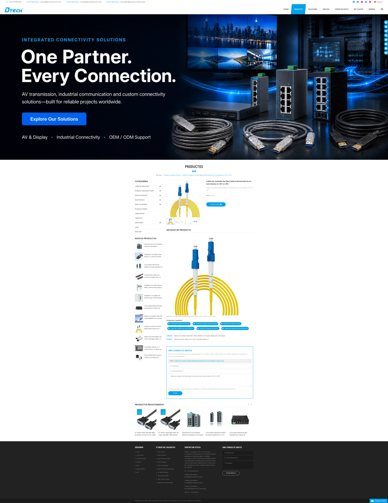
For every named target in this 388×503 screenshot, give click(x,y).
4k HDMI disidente (163, 472)
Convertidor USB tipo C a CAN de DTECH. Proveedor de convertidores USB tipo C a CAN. (153, 348)
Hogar (286, 9)
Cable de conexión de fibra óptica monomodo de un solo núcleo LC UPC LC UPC (152, 328)
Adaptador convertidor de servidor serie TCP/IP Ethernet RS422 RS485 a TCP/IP (153, 297)
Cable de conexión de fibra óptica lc (182, 328)
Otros (137, 227)
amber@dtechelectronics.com (91, 2)
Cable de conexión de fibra (232, 324)
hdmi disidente (162, 462)
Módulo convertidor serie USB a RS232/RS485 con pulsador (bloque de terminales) (153, 317)
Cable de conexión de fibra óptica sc (236, 328)
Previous (248, 405)
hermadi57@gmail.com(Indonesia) (132, 2)
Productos (298, 9)
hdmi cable (161, 452)
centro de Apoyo (341, 9)
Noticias (326, 9)
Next (251, 405)
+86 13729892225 (15, 2)
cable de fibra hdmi (142, 186)
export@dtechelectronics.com (50, 2)
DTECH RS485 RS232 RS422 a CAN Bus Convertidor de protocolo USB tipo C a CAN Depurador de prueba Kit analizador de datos (153, 356)
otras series (139, 222)
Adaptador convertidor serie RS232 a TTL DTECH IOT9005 (152, 256)
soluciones (312, 9)
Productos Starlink (141, 209)
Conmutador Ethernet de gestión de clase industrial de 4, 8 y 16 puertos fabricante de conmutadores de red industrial (153, 266)
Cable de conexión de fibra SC (180, 324)
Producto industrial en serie (144, 191)
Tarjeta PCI (138, 218)
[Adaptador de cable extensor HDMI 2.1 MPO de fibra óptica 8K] (139, 287)
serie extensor (140, 200)
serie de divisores (141, 195)
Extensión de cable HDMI (165, 483)
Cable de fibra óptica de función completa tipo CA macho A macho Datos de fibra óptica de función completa (152, 276)
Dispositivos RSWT (163, 476)
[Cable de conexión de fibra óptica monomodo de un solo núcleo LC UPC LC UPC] (139, 329)
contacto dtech (141, 459)
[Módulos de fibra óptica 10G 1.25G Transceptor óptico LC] (139, 339)
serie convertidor (141, 204)
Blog (137, 466)
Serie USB (138, 232)
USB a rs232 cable (163, 479)
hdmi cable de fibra (164, 459)
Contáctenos (214, 204)
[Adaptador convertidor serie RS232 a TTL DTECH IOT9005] (139, 257)
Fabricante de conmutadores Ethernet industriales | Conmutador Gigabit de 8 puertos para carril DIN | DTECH (153, 245)
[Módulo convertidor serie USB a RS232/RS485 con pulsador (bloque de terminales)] (139, 318)
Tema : (197, 361)
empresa (372, 9)
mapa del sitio (140, 469)
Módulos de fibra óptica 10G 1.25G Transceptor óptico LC (153, 338)
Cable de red (139, 213)
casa (138, 452)
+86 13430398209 (193, 471)
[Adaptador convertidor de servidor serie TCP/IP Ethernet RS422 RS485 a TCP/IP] (139, 298)
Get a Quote (358, 9)
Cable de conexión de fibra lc (209, 328)
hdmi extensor (162, 455)
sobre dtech (140, 455)
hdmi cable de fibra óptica (166, 469)
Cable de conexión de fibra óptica (206, 324)
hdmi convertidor (163, 466)
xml (137, 472)
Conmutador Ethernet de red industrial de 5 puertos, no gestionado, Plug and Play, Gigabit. (153, 307)
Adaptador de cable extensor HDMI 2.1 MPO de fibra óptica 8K (153, 286)
